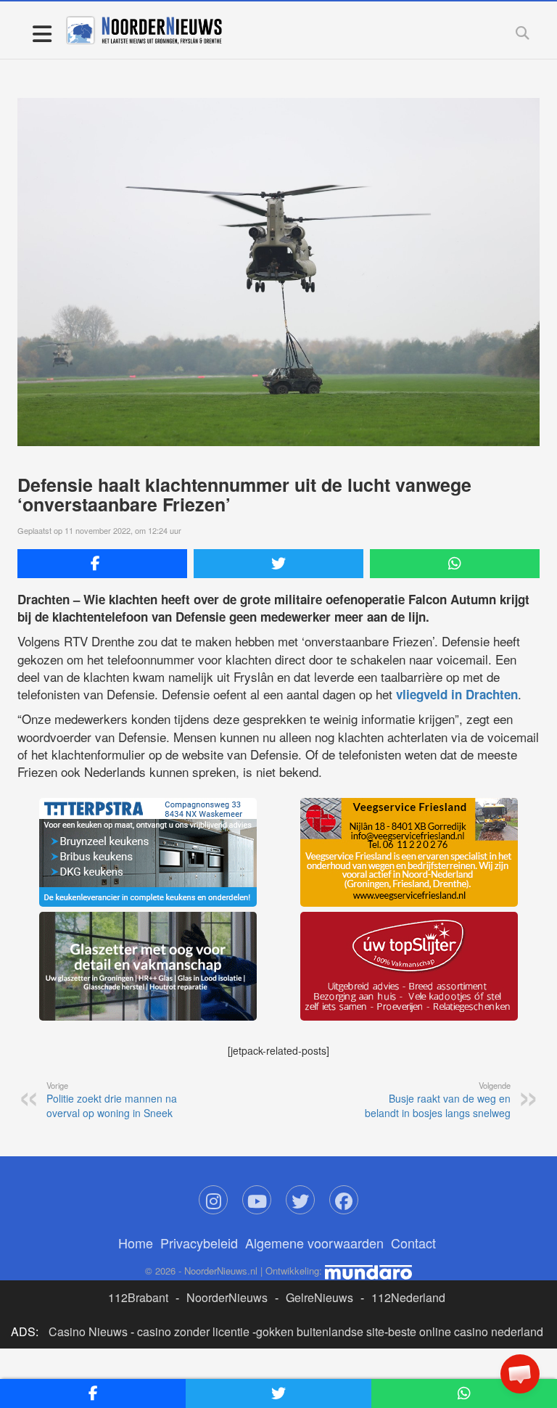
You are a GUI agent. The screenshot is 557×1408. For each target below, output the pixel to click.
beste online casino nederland (465, 1331)
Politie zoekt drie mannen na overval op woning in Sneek (111, 1099)
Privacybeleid (199, 1242)
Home (135, 1242)
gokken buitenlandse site (320, 1331)
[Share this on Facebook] (102, 563)
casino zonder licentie (193, 1331)
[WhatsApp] (455, 563)
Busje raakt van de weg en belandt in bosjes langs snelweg (438, 1099)
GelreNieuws (319, 1297)
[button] (520, 1373)
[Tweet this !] (278, 563)
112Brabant (138, 1297)
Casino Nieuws (88, 1331)
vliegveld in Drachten (457, 694)
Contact (413, 1242)
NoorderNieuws (227, 1297)
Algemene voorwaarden (314, 1242)
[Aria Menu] (41, 33)
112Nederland (408, 1297)
